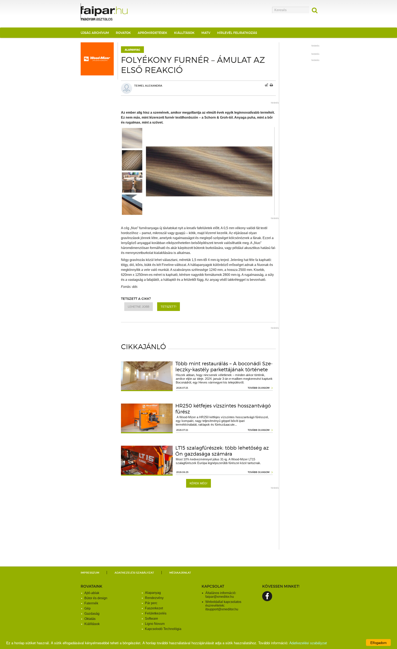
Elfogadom (378, 642)
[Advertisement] (198, 521)
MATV (205, 33)
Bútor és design (95, 598)
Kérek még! (198, 483)
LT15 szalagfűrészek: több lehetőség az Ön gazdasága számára (222, 451)
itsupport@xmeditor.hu (221, 609)
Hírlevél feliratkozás (237, 33)
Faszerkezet (154, 608)
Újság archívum (95, 33)
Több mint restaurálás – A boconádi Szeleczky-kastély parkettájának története (224, 367)
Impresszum (90, 572)
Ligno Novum (155, 623)
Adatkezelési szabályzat (308, 642)
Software (151, 618)
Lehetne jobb (138, 306)
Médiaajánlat (180, 572)
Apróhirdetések (152, 33)
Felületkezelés (155, 613)
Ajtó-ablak (91, 593)
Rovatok (123, 33)
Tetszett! (168, 306)
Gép (87, 608)
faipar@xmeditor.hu (219, 596)
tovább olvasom (258, 387)
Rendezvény (154, 598)
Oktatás (90, 618)
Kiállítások (184, 33)
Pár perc (151, 603)
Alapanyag (132, 49)
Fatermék (91, 603)
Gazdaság (91, 613)
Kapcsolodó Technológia (163, 629)
